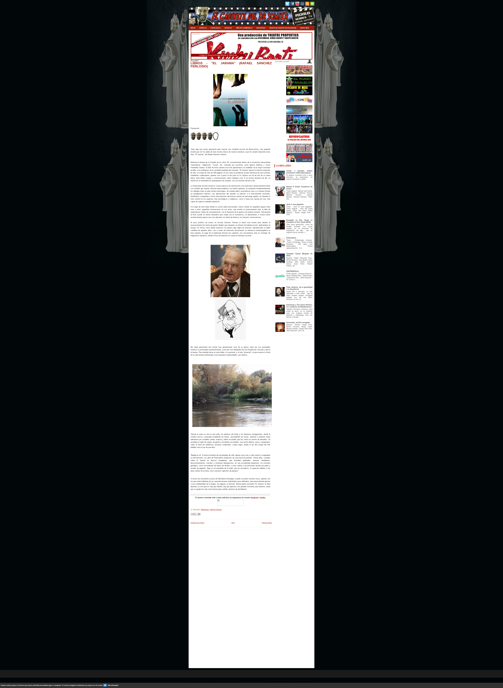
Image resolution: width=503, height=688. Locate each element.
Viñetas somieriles (244, 28)
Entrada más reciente (197, 523)
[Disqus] (231, 562)
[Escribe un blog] (194, 514)
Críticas (203, 28)
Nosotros (260, 28)
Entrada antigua (267, 523)
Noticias (228, 28)
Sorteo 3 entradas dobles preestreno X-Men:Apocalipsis (299, 172)
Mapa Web (304, 28)
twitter (262, 498)
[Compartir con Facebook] (199, 514)
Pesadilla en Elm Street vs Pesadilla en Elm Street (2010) (299, 221)
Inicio (193, 28)
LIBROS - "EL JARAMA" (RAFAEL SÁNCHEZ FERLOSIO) (231, 65)
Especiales (216, 28)
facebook (254, 498)
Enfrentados (291, 238)
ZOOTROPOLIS (292, 271)
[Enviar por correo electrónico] (191, 514)
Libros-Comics (216, 509)
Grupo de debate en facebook (282, 28)
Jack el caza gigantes (295, 204)
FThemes (274, 681)
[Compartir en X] (196, 514)
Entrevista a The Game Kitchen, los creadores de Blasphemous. (299, 306)
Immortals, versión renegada (298, 322)
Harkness (205, 509)
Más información (113, 685)
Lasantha (294, 681)
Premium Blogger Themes (306, 681)
